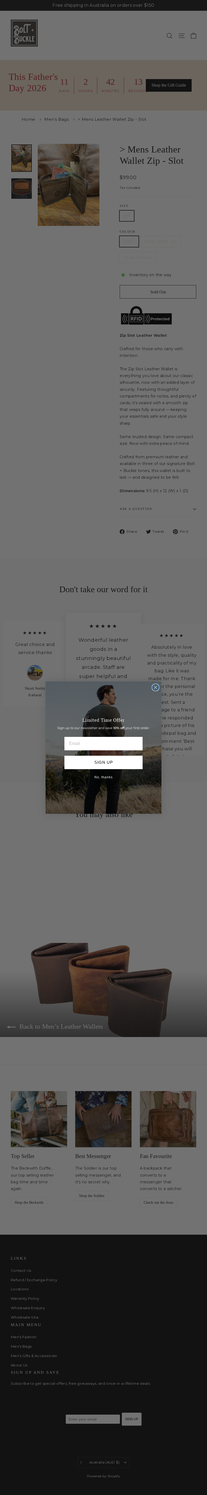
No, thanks (103, 777)
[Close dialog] (155, 687)
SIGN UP (103, 762)
